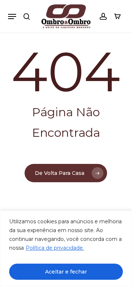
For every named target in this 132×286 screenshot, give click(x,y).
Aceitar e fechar (66, 271)
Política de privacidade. (55, 248)
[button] (12, 16)
